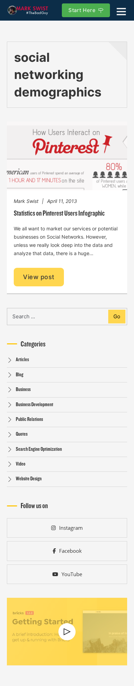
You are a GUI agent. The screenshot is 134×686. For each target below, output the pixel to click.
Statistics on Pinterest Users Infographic (59, 213)
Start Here (82, 10)
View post (39, 277)
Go (116, 316)
